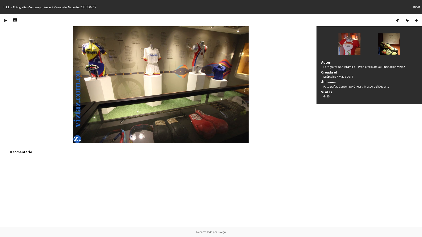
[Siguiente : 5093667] (416, 20)
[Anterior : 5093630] (407, 20)
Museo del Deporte (66, 7)
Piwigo (222, 232)
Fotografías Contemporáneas (32, 7)
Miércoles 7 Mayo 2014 (338, 77)
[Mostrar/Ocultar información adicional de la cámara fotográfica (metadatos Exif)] (15, 20)
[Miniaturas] (397, 20)
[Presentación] (5, 20)
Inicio (7, 7)
